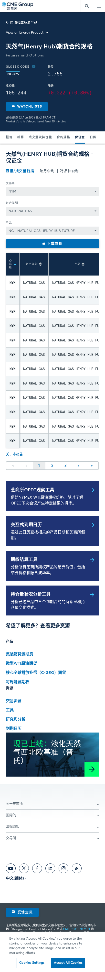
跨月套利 (47, 171)
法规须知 (13, 826)
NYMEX (85, 929)
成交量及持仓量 (40, 137)
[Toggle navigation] (99, 6)
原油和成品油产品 (23, 22)
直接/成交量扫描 (20, 171)
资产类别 (12, 203)
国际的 (11, 815)
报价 (9, 137)
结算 (20, 137)
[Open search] (87, 6)
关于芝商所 (14, 804)
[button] (27, 106)
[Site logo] (18, 6)
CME (66, 929)
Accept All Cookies (68, 962)
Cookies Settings (31, 962)
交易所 (10, 183)
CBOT (75, 929)
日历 (93, 137)
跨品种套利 (69, 171)
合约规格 (63, 137)
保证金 (80, 137)
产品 (9, 222)
